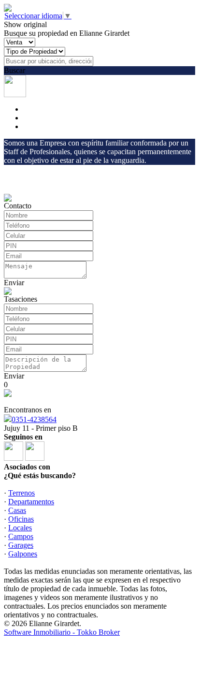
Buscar (14, 70)
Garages (20, 545)
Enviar (14, 282)
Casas (17, 510)
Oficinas (21, 519)
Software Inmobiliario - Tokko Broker (62, 632)
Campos (20, 536)
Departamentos (31, 501)
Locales (20, 528)
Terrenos (21, 493)
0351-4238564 (34, 419)
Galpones (22, 554)
